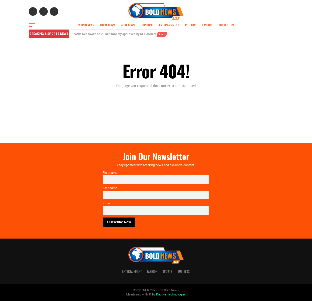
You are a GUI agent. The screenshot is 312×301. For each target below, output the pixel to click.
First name (110, 173)
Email (106, 203)
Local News (107, 25)
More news (128, 25)
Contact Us (226, 25)
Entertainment (169, 25)
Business (147, 25)
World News (86, 25)
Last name (110, 188)
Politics (190, 25)
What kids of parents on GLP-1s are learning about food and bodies (119, 34)
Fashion (207, 25)
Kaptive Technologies (171, 294)
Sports (167, 271)
